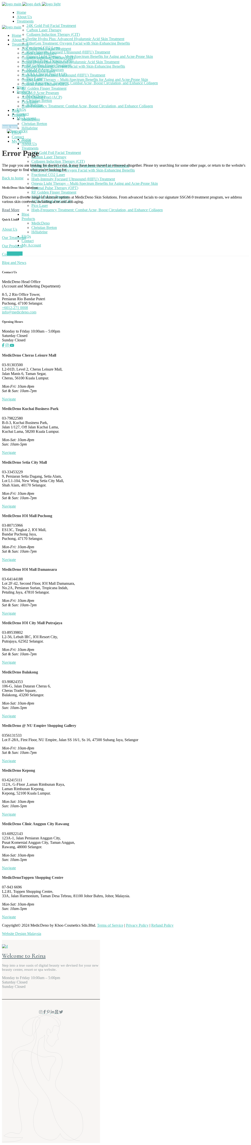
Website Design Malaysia (21, 934)
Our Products (12, 246)
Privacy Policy (137, 925)
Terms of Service (110, 925)
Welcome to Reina (24, 955)
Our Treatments (14, 238)
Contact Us (10, 254)
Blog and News (14, 263)
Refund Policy (162, 925)
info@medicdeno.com (19, 312)
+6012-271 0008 (15, 308)
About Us (9, 229)
